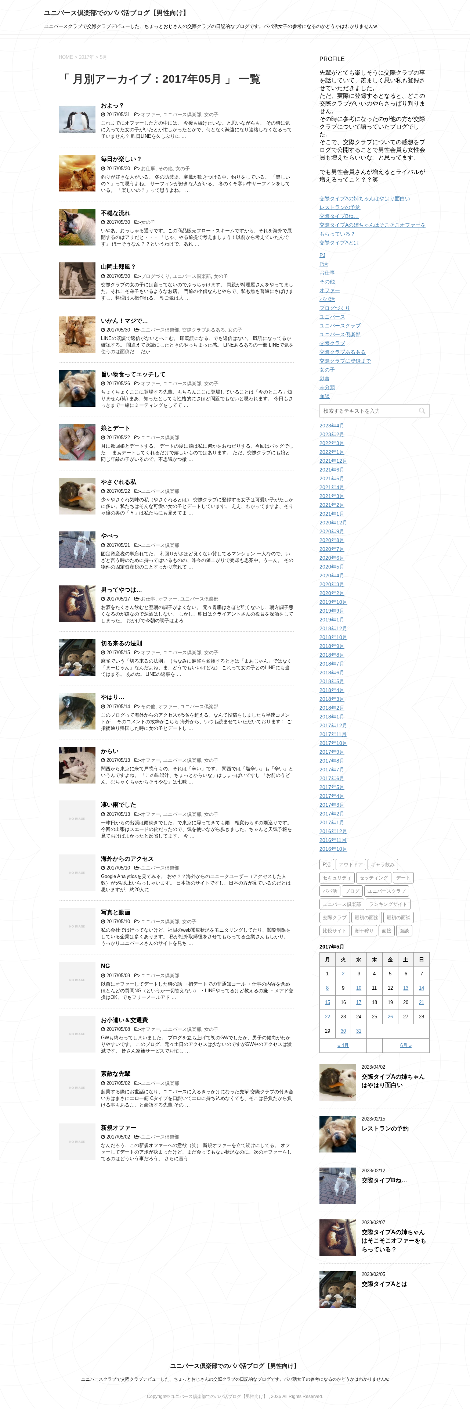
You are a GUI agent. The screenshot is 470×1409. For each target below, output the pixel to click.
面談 (324, 396)
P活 (323, 264)
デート (403, 878)
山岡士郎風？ (118, 266)
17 (358, 1002)
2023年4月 (331, 426)
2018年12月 (333, 628)
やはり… (112, 697)
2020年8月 (331, 540)
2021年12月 (333, 461)
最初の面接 (367, 917)
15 (327, 1002)
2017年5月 (331, 787)
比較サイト (335, 930)
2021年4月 (331, 487)
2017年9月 (331, 752)
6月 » (406, 1045)
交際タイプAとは (339, 242)
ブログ (352, 891)
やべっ (110, 536)
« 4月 (343, 1045)
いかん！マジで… (124, 321)
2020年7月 (331, 549)
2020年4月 (331, 575)
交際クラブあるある (203, 330)
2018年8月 (331, 655)
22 (327, 1016)
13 (405, 988)
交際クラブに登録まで (345, 361)
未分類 (327, 387)
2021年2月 (331, 505)
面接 (386, 930)
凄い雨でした (118, 805)
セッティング (373, 878)
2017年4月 (331, 796)
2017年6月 (331, 778)
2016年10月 (333, 849)
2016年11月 (333, 840)
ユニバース (332, 317)
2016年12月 (333, 831)
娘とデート (115, 428)
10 (358, 988)
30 (343, 1031)
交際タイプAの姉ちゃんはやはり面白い (364, 198)
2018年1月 (331, 717)
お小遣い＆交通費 (124, 1020)
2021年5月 (331, 478)
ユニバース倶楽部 (182, 114)
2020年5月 (331, 567)
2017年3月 (331, 805)
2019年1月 (331, 620)
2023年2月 (331, 434)
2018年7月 (331, 664)
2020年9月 (331, 531)
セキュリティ (337, 878)
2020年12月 (333, 523)
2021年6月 (331, 470)
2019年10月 (333, 602)
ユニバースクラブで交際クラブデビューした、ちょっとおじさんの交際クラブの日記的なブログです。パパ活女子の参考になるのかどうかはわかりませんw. (235, 1379)
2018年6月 (331, 672)
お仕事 (148, 168)
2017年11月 (333, 734)
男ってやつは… (121, 590)
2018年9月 (331, 646)
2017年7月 (331, 769)
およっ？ (112, 105)
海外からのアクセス (127, 859)
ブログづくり (155, 276)
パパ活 (327, 299)
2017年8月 (331, 761)
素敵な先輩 (115, 1074)
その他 (165, 168)
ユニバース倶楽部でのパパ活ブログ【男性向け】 (116, 13)
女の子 (211, 114)
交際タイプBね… (339, 216)
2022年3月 (331, 443)
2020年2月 (331, 593)
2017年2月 (331, 814)
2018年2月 (331, 708)
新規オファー (118, 1128)
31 (358, 1031)
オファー (150, 114)
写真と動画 (115, 912)
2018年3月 (331, 699)
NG (105, 966)
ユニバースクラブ (340, 326)
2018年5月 (331, 681)
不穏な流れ (115, 213)
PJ (322, 255)
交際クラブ (332, 343)
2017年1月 (331, 822)
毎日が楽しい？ (121, 159)
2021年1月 (331, 514)
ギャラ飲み (383, 864)
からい (110, 751)
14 (421, 988)
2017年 (86, 57)
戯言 (324, 378)
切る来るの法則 (121, 643)
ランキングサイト (388, 904)
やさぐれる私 (118, 482)
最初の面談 (399, 917)
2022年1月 (331, 452)
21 (421, 1002)
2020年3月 (331, 584)
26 (390, 1016)
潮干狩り (364, 930)
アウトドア (351, 864)
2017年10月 (333, 743)
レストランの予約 (340, 207)
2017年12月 (333, 725)
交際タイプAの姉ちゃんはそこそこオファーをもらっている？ (394, 1240)
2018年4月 (331, 690)
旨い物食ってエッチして (133, 374)
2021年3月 (331, 496)
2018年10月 (333, 637)
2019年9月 (331, 611)
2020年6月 (331, 558)
